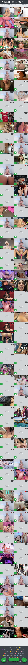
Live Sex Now (14, 660)
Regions (9, 663)
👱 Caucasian (21, 647)
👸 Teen (18, 649)
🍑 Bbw (17, 651)
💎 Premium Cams (21, 655)
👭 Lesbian (11, 653)
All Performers (20, 663)
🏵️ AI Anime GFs (20, 657)
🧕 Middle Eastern (6, 649)
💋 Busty (6, 653)
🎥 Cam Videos (21, 659)
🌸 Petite (22, 651)
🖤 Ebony (10, 647)
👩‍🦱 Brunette (6, 651)
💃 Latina (16, 647)
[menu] (3, 660)
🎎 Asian (5, 647)
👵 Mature (13, 649)
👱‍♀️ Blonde (24, 649)
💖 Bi (16, 653)
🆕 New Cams (21, 653)
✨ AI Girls (14, 657)
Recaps (16, 663)
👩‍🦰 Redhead (12, 651)
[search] (24, 660)
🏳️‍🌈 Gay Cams (6, 655)
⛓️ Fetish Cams (7, 657)
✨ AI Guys (6, 659)
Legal (24, 663)
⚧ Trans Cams (13, 655)
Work (13, 663)
